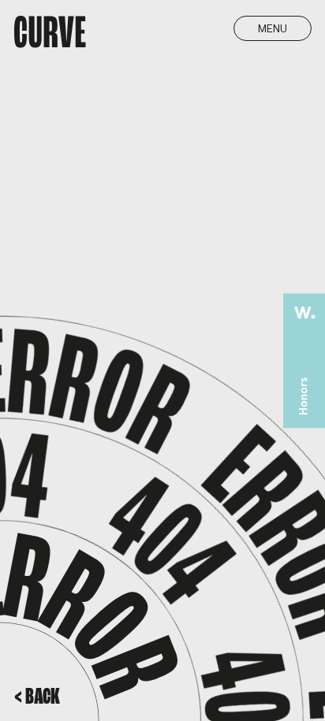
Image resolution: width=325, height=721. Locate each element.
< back (37, 698)
